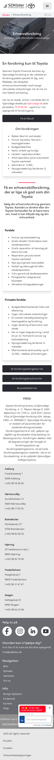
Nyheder (8, 670)
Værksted (8, 675)
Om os (7, 680)
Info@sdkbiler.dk (12, 652)
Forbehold (9, 698)
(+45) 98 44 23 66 (14, 609)
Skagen (9, 595)
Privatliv (7, 740)
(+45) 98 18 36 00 (14, 483)
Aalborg (9, 468)
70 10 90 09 (21, 107)
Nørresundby (12, 494)
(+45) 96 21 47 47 (14, 584)
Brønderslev (11, 519)
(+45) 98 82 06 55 (14, 533)
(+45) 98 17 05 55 (14, 508)
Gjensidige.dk (34, 103)
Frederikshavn (13, 569)
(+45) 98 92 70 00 (14, 558)
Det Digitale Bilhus (13, 723)
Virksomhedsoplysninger (17, 755)
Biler (5, 666)
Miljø (6, 708)
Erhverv (6, 14)
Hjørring (9, 544)
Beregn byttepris (12, 693)
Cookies (7, 747)
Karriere (7, 703)
